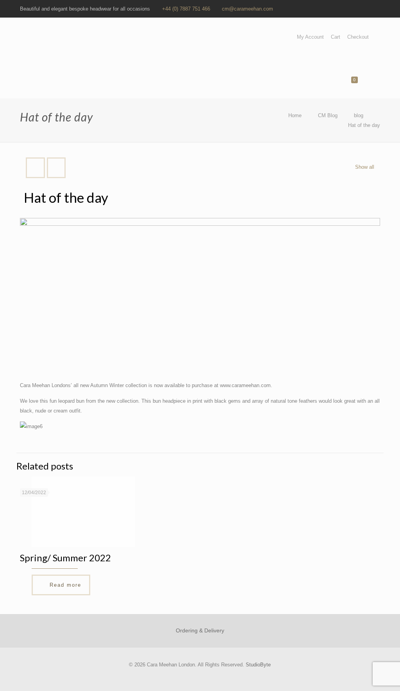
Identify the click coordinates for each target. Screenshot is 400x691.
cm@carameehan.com (247, 9)
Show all (364, 167)
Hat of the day (364, 125)
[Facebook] (334, 8)
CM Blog (328, 115)
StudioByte (258, 665)
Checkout (358, 36)
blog (358, 115)
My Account (310, 36)
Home (295, 115)
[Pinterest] (365, 8)
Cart (335, 36)
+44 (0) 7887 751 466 (186, 9)
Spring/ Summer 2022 (65, 557)
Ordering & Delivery (200, 630)
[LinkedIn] (355, 8)
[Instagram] (376, 8)
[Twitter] (344, 8)
